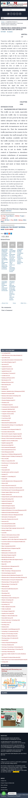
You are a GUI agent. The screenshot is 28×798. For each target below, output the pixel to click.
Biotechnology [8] (6, 384)
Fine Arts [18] (5, 458)
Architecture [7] (6, 375)
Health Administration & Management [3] (12, 481)
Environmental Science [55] (9, 449)
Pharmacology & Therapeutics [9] (10, 582)
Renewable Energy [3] (7, 618)
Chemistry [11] (5, 402)
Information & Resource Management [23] (12, 514)
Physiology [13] (5, 593)
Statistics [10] (5, 626)
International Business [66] (8, 523)
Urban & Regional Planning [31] (9, 642)
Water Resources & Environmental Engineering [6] (14, 659)
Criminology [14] (6, 416)
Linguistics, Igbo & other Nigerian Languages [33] (14, 539)
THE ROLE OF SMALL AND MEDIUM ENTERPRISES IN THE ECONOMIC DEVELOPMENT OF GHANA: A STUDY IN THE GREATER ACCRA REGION (12, 290)
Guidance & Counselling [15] (9, 476)
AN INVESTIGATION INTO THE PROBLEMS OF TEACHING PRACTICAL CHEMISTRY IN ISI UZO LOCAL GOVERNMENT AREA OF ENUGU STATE (13, 746)
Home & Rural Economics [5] (9, 485)
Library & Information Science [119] (10, 535)
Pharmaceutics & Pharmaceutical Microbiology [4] (14, 577)
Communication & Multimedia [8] (10, 407)
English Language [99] (7, 442)
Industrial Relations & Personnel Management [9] (14, 510)
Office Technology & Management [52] (11, 570)
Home (2, 22)
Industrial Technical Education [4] (10, 512)
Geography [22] (6, 469)
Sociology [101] (5, 624)
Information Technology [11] (9, 517)
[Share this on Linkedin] (11, 233)
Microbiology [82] (6, 561)
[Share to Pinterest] (8, 236)
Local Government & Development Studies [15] (13, 541)
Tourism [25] (5, 640)
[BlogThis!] (4, 236)
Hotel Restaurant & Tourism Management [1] (13, 490)
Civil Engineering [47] (7, 404)
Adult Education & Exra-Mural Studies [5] (12, 355)
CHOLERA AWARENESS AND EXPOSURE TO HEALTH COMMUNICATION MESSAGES (12, 750)
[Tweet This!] (7, 233)
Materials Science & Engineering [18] (11, 548)
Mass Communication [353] (8, 546)
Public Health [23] (6, 609)
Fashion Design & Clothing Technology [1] (12, 456)
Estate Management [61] (8, 452)
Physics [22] (5, 591)
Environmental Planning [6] (8, 447)
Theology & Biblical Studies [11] (9, 635)
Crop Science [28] (6, 418)
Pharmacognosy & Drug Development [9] (12, 579)
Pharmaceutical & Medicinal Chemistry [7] (12, 575)
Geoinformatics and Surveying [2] (10, 472)
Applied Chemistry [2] (7, 368)
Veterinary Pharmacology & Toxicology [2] (12, 649)
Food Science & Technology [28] (10, 463)
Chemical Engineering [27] (8, 400)
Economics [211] (6, 427)
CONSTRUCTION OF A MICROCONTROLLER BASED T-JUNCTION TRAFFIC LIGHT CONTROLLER (13, 28)
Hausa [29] (4, 478)
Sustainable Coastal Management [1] (11, 629)
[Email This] (2, 236)
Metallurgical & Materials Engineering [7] (12, 559)
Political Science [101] (7, 602)
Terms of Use (4, 789)
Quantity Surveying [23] (8, 613)
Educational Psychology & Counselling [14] (12, 425)
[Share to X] (5, 236)
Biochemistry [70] (6, 380)
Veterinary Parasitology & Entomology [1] (12, 647)
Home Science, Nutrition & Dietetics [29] (12, 487)
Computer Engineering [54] (8, 411)
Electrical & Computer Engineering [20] (12, 433)
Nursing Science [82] (7, 568)
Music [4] (4, 564)
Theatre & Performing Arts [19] (9, 633)
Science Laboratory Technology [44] (11, 620)
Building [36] (5, 389)
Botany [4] (4, 386)
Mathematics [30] (6, 550)
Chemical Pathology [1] (7, 398)
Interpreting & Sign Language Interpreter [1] (13, 528)
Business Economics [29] (8, 393)
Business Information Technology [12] (11, 395)
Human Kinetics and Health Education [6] (12, 496)
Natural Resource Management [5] (10, 566)
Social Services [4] (6, 622)
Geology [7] (4, 474)
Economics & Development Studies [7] (11, 429)
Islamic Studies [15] (6, 530)
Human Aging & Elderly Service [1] (10, 492)
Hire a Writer (4, 785)
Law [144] (4, 532)
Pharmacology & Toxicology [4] (9, 584)
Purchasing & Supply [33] (8, 611)
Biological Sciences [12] (7, 382)
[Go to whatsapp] (4, 793)
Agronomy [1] (5, 364)
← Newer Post (4, 303)
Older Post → (24, 303)
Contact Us (3, 780)
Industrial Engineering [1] (8, 505)
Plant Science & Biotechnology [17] (10, 597)
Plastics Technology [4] (7, 600)
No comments (10, 31)
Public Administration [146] (8, 606)
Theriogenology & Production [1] (10, 638)
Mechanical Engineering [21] (9, 555)
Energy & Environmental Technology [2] (12, 438)
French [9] (4, 467)
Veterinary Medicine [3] (8, 644)
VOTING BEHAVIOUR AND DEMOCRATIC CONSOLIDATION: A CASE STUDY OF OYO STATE (13, 742)
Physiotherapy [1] (6, 595)
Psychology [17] (6, 604)
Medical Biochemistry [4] (8, 557)
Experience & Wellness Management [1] (12, 454)
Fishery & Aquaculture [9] (8, 460)
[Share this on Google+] (9, 233)
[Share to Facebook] (6, 236)
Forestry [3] (5, 465)
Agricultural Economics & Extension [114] (12, 359)
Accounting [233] (6, 353)
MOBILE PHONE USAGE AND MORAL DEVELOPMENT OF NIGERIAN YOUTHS (11, 738)
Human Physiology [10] (7, 499)
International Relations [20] (8, 526)
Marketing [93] (5, 543)
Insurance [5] (5, 521)
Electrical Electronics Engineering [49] (11, 436)
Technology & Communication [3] (10, 631)
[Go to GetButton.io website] (3, 796)
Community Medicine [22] (8, 409)
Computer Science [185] (8, 413)
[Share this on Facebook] (5, 233)
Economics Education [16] (8, 431)
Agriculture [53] (6, 357)
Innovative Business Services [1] (10, 519)
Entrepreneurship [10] (7, 445)
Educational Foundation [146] (9, 422)
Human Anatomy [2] (7, 494)
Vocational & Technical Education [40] (11, 657)
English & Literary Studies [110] (10, 440)
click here (9, 210)
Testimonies (4, 787)
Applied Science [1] (6, 371)
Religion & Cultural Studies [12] (9, 615)
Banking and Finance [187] (8, 377)
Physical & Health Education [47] (10, 588)
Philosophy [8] (5, 586)
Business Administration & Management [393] (13, 391)
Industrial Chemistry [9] (8, 501)
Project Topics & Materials (7, 783)
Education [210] (5, 420)
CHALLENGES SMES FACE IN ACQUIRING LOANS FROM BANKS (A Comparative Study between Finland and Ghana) (20, 256)
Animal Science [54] (6, 366)
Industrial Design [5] (7, 503)
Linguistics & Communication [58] (10, 537)
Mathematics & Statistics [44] (9, 552)
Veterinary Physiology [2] (8, 651)
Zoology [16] (5, 661)
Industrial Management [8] (8, 508)
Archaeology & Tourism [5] (8, 373)
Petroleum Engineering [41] (9, 573)
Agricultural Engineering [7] (9, 362)
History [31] (5, 483)
